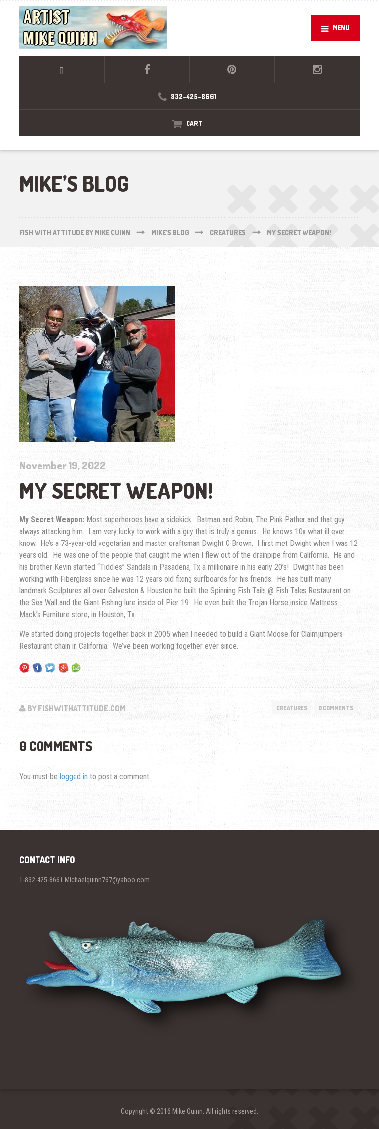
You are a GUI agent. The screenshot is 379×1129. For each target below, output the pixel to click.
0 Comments (335, 707)
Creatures (291, 707)
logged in (74, 776)
